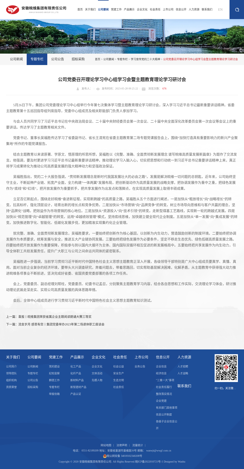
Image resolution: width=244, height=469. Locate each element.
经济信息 (161, 373)
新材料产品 (77, 380)
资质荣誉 (11, 387)
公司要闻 (103, 9)
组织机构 (11, 380)
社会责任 (155, 9)
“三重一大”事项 (165, 380)
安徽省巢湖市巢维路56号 (122, 450)
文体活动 (97, 373)
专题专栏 (36, 59)
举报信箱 (54, 394)
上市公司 (168, 9)
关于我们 (90, 9)
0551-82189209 (90, 450)
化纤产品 (75, 373)
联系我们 (207, 9)
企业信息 (161, 366)
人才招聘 (182, 366)
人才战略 (182, 373)
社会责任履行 (164, 387)
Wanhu (181, 461)
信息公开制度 (164, 414)
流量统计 (137, 445)
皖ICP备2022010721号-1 (149, 461)
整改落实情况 (164, 394)
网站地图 (106, 445)
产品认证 (75, 394)
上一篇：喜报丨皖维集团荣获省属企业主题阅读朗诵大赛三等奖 (49, 316)
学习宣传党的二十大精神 (145, 59)
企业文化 (142, 9)
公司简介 (11, 366)
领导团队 (11, 373)
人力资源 (194, 9)
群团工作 (54, 380)
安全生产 (118, 373)
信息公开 (181, 9)
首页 (80, 9)
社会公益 (118, 366)
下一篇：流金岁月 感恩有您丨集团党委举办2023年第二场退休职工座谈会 (55, 324)
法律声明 (121, 445)
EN (220, 9)
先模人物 (97, 380)
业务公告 (140, 366)
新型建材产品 (78, 387)
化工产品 (75, 366)
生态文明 (118, 380)
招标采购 (78, 59)
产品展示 (129, 9)
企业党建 (161, 400)
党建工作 (116, 9)
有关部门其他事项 (166, 407)
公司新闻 (16, 59)
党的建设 (54, 366)
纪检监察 (54, 373)
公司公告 (57, 59)
